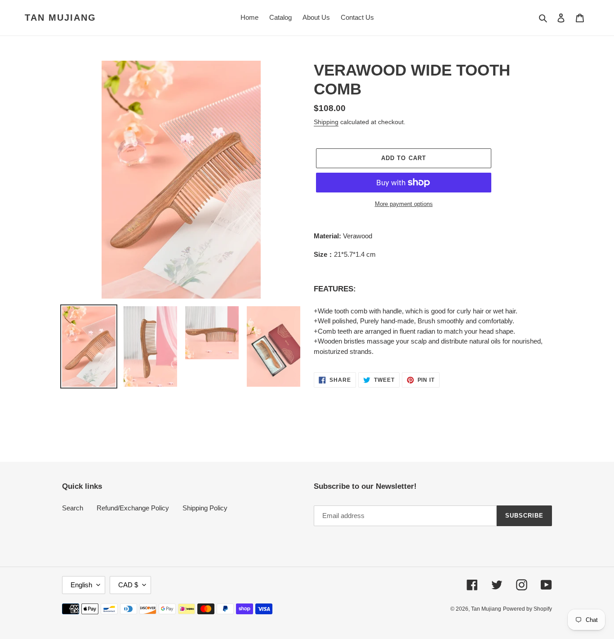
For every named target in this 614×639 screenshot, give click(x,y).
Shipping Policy (204, 508)
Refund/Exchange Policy (133, 508)
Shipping (326, 121)
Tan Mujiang (60, 17)
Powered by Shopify (527, 609)
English (81, 585)
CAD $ (128, 585)
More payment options (404, 204)
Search (72, 508)
